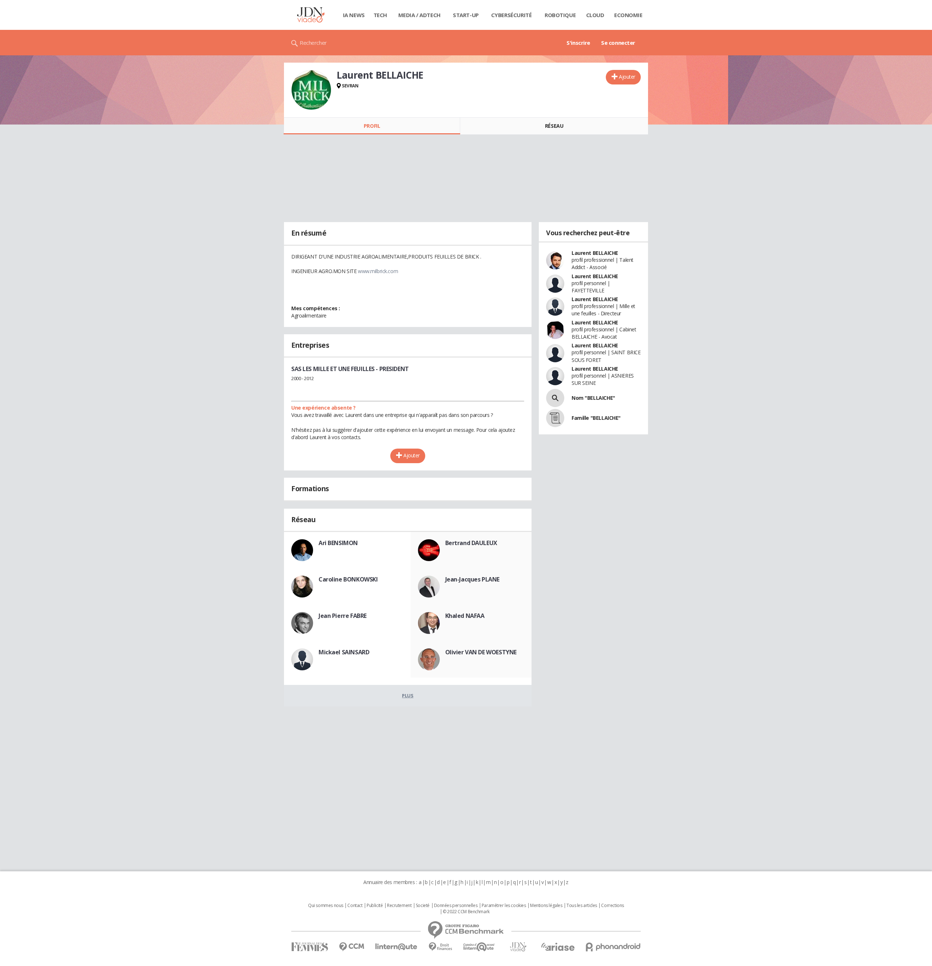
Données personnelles (456, 905)
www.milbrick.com (378, 271)
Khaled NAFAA (465, 616)
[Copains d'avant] (479, 946)
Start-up (466, 15)
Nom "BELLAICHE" (593, 397)
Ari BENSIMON (338, 543)
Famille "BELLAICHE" (596, 417)
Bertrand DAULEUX (471, 543)
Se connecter (618, 42)
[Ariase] (557, 947)
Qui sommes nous (325, 905)
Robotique (560, 15)
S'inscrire (578, 42)
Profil (372, 125)
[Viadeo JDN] (518, 946)
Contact (354, 905)
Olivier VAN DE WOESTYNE (481, 652)
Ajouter (627, 76)
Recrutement (399, 905)
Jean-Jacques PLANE (472, 579)
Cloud (595, 15)
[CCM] (351, 946)
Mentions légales (546, 905)
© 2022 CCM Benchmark (466, 911)
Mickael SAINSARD (344, 652)
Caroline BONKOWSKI (348, 579)
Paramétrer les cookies (504, 905)
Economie (628, 15)
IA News (354, 15)
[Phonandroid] (613, 946)
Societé (423, 905)
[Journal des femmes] (309, 946)
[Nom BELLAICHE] (555, 398)
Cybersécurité (511, 15)
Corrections (612, 905)
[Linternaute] (396, 946)
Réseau (554, 125)
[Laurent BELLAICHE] (311, 90)
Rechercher (313, 42)
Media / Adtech (419, 15)
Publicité (375, 905)
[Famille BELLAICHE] (555, 418)
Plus (407, 695)
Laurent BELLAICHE (595, 252)
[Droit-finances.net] (440, 946)
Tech (380, 15)
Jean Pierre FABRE (343, 616)
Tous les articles (581, 905)
